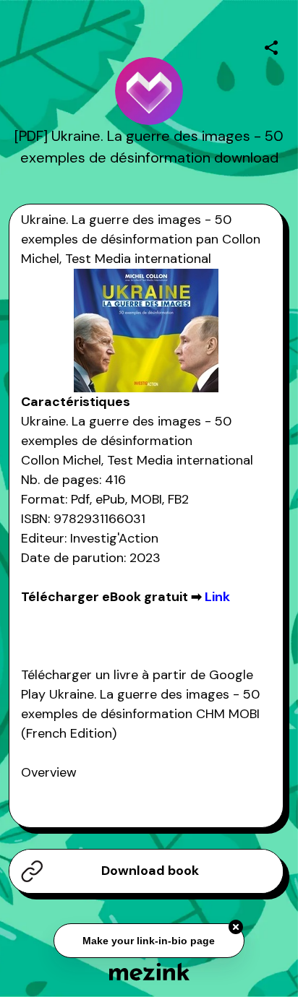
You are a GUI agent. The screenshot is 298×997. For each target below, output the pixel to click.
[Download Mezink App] (149, 971)
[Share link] (271, 45)
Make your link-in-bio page (148, 940)
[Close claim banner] (236, 926)
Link (217, 596)
